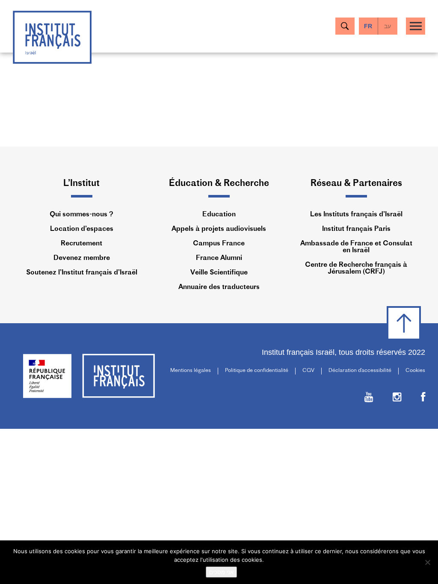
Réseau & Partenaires (356, 183)
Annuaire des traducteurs (219, 287)
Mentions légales (190, 370)
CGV (308, 370)
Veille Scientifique (219, 272)
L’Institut (81, 183)
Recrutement (81, 243)
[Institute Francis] (52, 36)
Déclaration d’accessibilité (359, 370)
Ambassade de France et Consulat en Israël (356, 247)
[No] (427, 562)
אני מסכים (221, 572)
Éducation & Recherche (219, 183)
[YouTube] (368, 399)
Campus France (219, 243)
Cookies (415, 370)
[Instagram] (397, 399)
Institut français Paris (356, 229)
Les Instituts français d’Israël (356, 214)
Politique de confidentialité (256, 370)
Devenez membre (81, 258)
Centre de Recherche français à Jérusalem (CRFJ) (356, 268)
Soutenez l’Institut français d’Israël (81, 272)
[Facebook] (423, 399)
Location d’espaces (81, 229)
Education (219, 214)
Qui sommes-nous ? (81, 214)
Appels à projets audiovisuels (219, 229)
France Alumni (219, 258)
